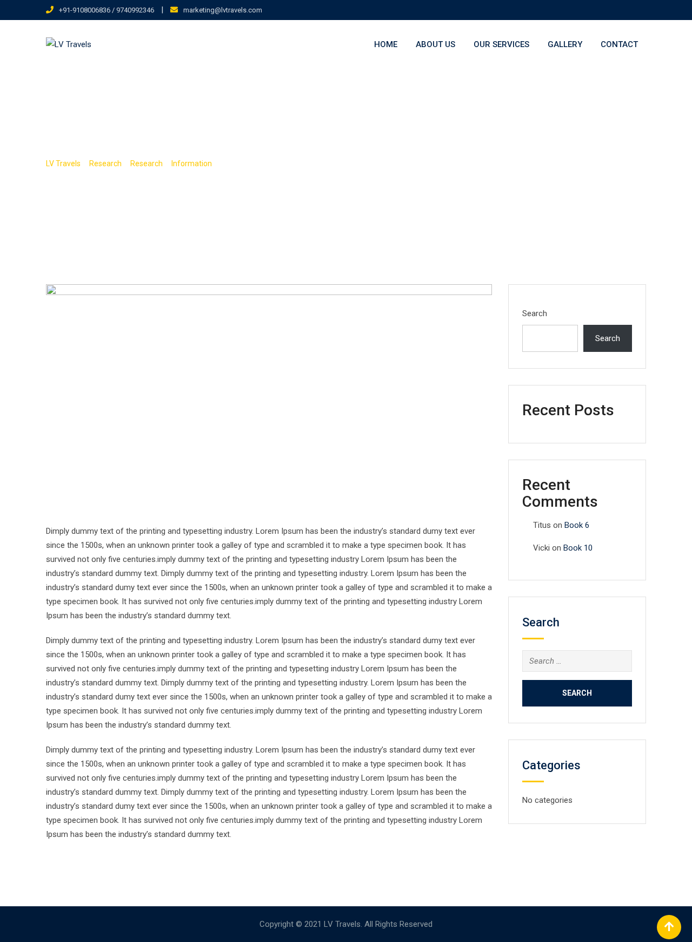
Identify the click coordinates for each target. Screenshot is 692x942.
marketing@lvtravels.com (222, 10)
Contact (619, 44)
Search (534, 313)
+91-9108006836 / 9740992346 (106, 10)
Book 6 (576, 525)
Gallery (565, 44)
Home (385, 44)
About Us (435, 44)
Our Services (501, 44)
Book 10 (578, 548)
